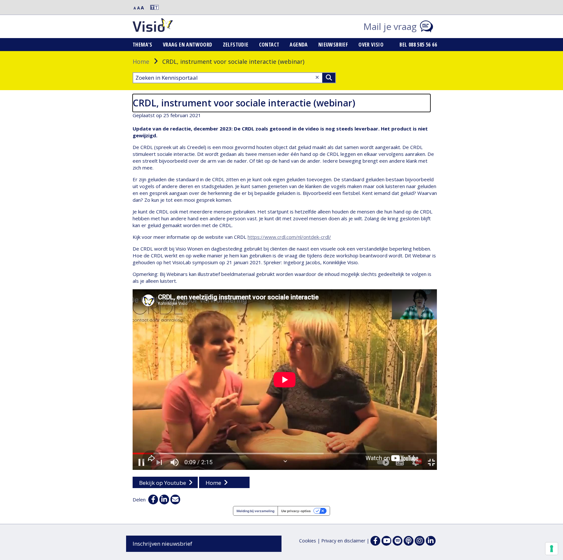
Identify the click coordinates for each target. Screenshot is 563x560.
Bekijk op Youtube (162, 482)
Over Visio (370, 44)
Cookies (307, 541)
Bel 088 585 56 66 (418, 44)
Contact (269, 44)
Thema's (142, 44)
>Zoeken (328, 78)
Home (141, 61)
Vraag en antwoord (187, 44)
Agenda (299, 44)
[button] (151, 7)
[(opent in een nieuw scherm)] (386, 541)
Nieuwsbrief (333, 44)
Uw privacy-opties (296, 511)
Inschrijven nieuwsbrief (162, 543)
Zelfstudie (236, 44)
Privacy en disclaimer (343, 541)
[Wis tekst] (317, 77)
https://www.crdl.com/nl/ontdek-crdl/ (289, 237)
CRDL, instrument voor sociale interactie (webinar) (244, 103)
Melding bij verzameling (255, 511)
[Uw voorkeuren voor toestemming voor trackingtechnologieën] (551, 548)
